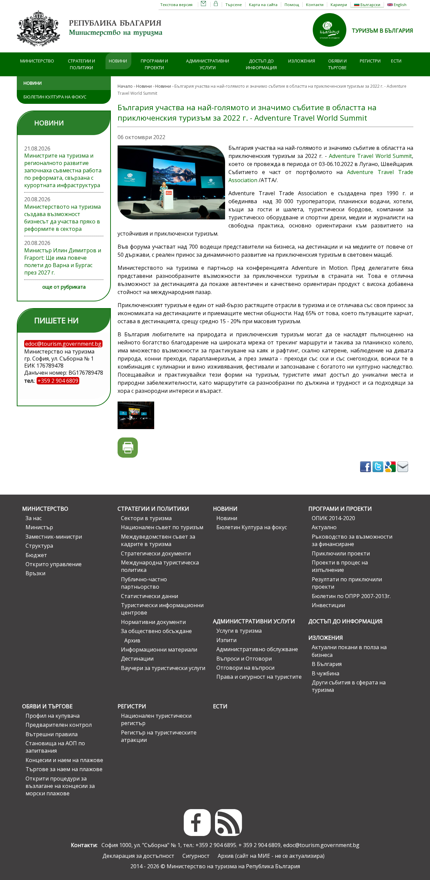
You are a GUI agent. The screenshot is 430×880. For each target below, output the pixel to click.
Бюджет (36, 555)
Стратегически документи (156, 553)
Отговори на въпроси (245, 667)
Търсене (233, 4)
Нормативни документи (153, 622)
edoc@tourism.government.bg (321, 845)
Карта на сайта (263, 4)
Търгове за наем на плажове (64, 769)
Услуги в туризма (239, 630)
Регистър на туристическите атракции (159, 736)
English (399, 4)
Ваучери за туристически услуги (163, 668)
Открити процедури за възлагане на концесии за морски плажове (60, 786)
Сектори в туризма (146, 518)
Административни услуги (207, 64)
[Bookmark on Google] (391, 474)
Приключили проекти (341, 553)
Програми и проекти (154, 64)
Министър (39, 527)
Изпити (226, 640)
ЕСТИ (396, 61)
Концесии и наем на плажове (64, 760)
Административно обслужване (257, 649)
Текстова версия (176, 4)
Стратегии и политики (81, 64)
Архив (132, 640)
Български (369, 4)
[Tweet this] (379, 474)
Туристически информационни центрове (162, 608)
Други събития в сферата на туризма (349, 686)
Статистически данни (149, 596)
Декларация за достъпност (138, 856)
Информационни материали (159, 649)
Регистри (370, 61)
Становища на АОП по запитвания (55, 747)
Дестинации (137, 658)
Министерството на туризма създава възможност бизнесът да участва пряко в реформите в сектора (62, 218)
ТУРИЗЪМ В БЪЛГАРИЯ (382, 30)
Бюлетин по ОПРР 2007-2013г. (351, 596)
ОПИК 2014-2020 (333, 518)
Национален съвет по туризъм (162, 527)
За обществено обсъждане (156, 631)
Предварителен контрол (59, 724)
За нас (34, 518)
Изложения (301, 61)
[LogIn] (216, 4)
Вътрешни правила (52, 734)
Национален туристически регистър (156, 719)
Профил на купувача (53, 715)
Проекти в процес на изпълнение (340, 566)
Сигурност (196, 856)
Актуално (324, 527)
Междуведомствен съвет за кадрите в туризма (158, 540)
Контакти (315, 4)
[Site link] (332, 48)
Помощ (292, 4)
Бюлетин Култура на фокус (55, 97)
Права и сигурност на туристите (259, 676)
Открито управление (54, 564)
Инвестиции (328, 605)
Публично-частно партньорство (144, 583)
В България (327, 664)
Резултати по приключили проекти (347, 583)
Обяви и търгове (337, 64)
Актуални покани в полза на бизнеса (349, 650)
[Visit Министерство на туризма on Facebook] (366, 474)
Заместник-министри (54, 536)
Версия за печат (128, 447)
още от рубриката (64, 287)
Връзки (35, 573)
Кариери (339, 4)
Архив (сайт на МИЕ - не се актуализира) (271, 856)
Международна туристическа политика (160, 566)
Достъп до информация (261, 64)
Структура (39, 545)
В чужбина (325, 673)
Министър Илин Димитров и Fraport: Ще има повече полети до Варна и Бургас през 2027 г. (62, 261)
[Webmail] (203, 4)
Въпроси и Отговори (244, 658)
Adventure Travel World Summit (370, 156)
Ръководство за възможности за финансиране (352, 540)
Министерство (37, 61)
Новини (118, 61)
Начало (125, 86)
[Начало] (91, 48)
